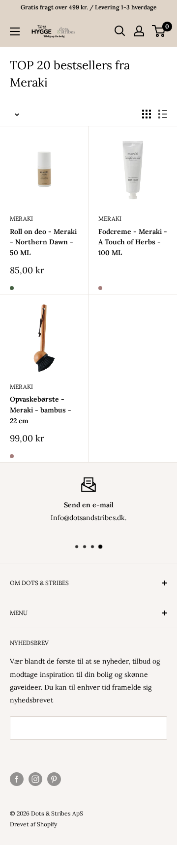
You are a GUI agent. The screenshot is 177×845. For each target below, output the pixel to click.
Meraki (21, 218)
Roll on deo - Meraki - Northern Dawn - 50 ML (43, 242)
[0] (159, 31)
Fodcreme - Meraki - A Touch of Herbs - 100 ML (132, 242)
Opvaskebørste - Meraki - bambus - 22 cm (40, 410)
